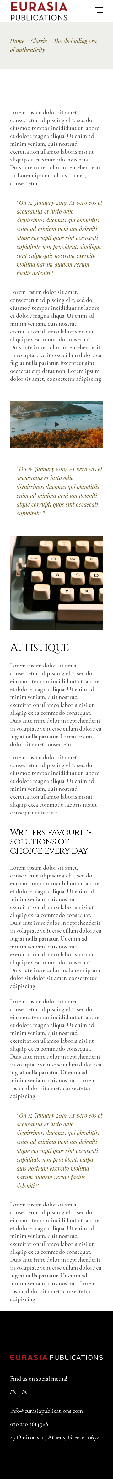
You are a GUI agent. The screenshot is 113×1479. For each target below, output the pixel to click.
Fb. (13, 1392)
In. (25, 1392)
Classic (38, 41)
